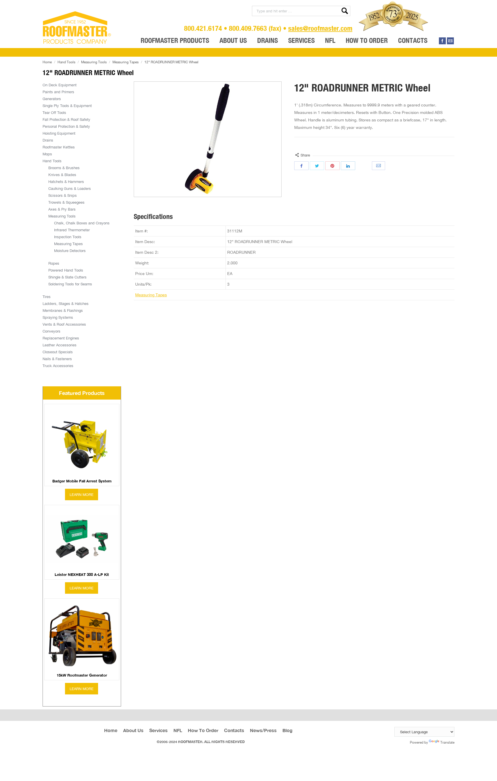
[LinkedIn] (348, 165)
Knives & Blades (62, 174)
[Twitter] (317, 165)
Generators (52, 98)
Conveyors (51, 331)
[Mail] (450, 40)
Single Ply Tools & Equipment (67, 105)
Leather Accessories (60, 345)
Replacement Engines (61, 338)
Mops (47, 154)
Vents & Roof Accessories (64, 324)
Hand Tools (66, 62)
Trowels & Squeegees (66, 202)
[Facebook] (442, 40)
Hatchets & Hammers (66, 181)
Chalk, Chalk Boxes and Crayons (82, 223)
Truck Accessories (58, 365)
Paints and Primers (58, 91)
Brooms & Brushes (64, 167)
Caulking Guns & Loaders (69, 188)
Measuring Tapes (125, 62)
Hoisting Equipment (59, 133)
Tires (47, 296)
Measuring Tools (94, 62)
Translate (447, 742)
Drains (48, 140)
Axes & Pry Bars (62, 209)
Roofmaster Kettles (59, 147)
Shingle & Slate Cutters (67, 277)
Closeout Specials (58, 352)
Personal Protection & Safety (66, 126)
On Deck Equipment (60, 85)
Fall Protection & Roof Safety (66, 119)
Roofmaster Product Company (77, 27)
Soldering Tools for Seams (70, 284)
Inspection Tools (67, 236)
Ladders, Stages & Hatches (66, 303)
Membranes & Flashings (63, 310)
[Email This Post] (379, 165)
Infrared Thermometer (72, 230)
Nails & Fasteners (57, 358)
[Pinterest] (332, 165)
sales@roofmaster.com (320, 28)
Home (47, 62)
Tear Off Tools (54, 112)
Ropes (53, 263)
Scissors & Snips (62, 195)
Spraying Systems (58, 317)
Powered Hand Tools (65, 270)
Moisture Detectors (70, 250)
